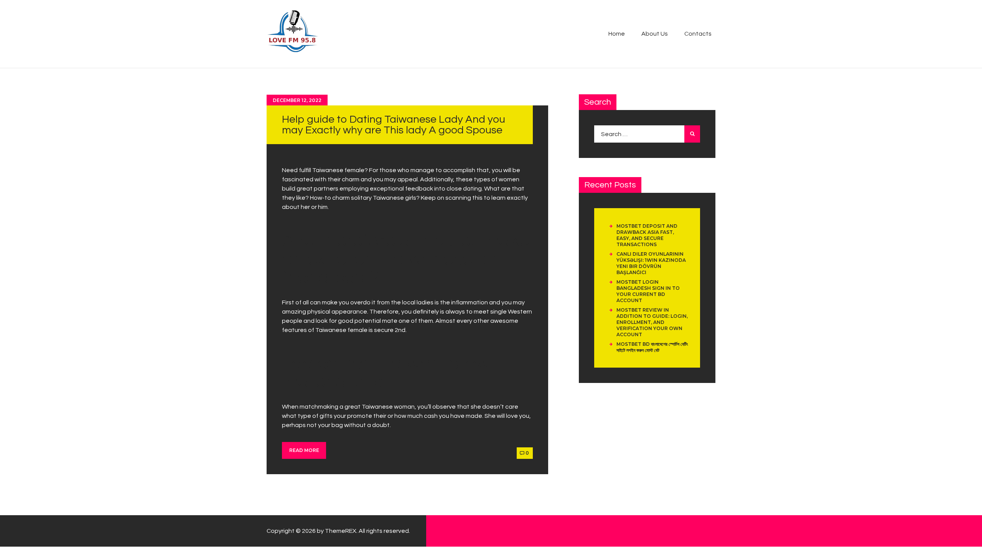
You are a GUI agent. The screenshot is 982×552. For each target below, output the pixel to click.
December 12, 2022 (297, 100)
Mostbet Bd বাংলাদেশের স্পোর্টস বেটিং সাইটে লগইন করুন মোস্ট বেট (652, 347)
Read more (304, 450)
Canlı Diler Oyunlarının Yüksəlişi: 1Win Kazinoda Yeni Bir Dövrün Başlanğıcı (651, 263)
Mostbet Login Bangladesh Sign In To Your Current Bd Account (648, 291)
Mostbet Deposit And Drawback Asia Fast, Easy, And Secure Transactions (646, 235)
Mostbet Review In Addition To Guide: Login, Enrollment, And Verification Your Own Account (652, 322)
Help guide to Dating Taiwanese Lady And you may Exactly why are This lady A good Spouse (393, 125)
